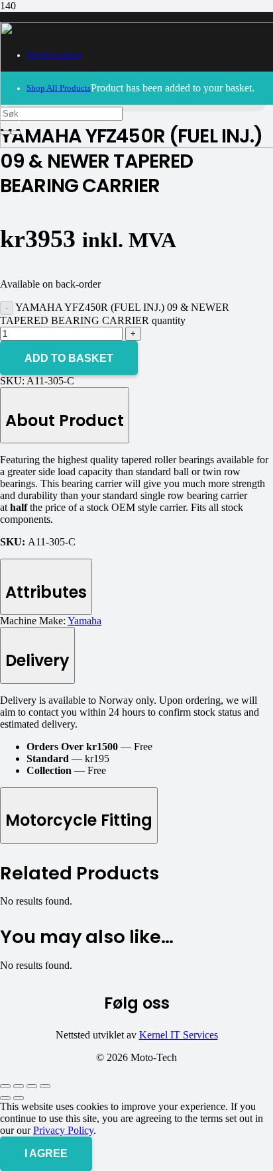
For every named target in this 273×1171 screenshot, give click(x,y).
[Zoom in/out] (5, 1086)
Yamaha (84, 620)
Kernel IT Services (178, 1034)
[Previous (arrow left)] (5, 1098)
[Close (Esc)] (45, 1086)
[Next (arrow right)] (18, 1098)
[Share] (32, 1086)
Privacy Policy (63, 1130)
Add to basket (69, 358)
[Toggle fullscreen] (18, 1086)
